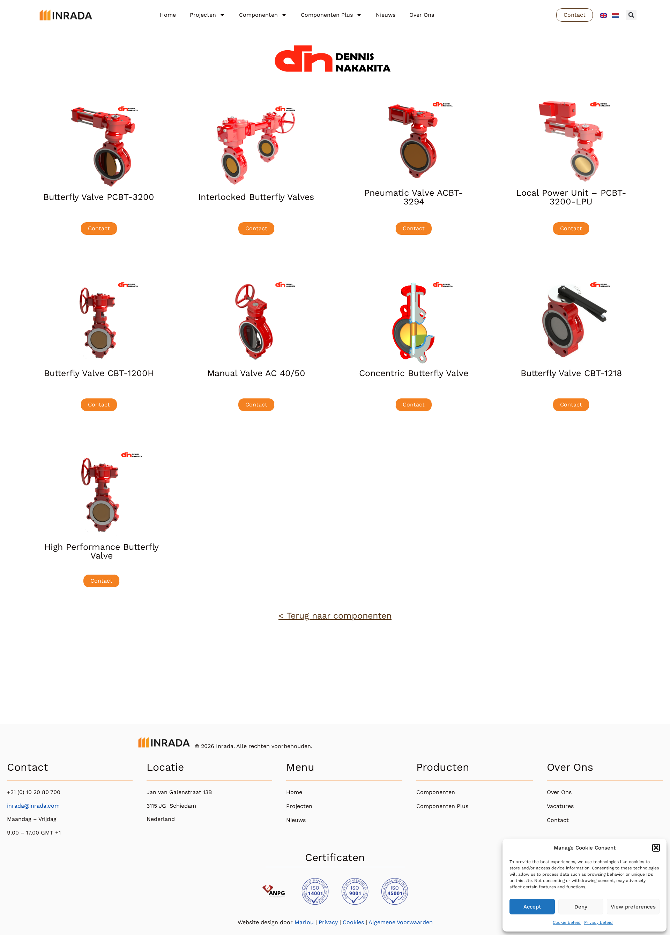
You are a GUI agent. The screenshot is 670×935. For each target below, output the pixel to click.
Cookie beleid (567, 922)
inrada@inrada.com (33, 805)
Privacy (328, 922)
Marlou (304, 922)
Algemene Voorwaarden (400, 922)
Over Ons (421, 15)
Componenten (258, 15)
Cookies (353, 922)
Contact (558, 820)
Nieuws (385, 15)
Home (168, 15)
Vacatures (560, 806)
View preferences (633, 907)
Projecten (203, 15)
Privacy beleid (598, 922)
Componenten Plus (327, 15)
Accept (532, 907)
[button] (656, 847)
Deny (580, 907)
